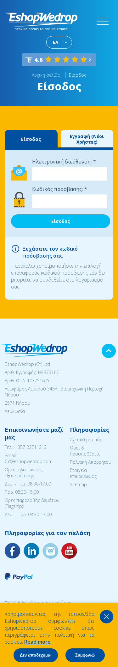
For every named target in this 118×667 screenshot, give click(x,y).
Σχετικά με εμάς (86, 440)
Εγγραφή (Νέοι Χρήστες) (87, 139)
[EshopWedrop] (41, 21)
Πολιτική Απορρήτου (90, 462)
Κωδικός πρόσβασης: (57, 189)
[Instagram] (31, 551)
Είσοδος (77, 75)
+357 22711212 (31, 447)
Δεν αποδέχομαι (36, 655)
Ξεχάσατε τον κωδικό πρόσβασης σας (50, 252)
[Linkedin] (69, 551)
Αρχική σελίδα (46, 75)
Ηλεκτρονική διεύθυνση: (62, 161)
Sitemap (78, 484)
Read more (37, 641)
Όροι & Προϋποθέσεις (85, 451)
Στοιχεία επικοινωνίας (83, 473)
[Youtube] (50, 551)
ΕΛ (55, 42)
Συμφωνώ (85, 655)
